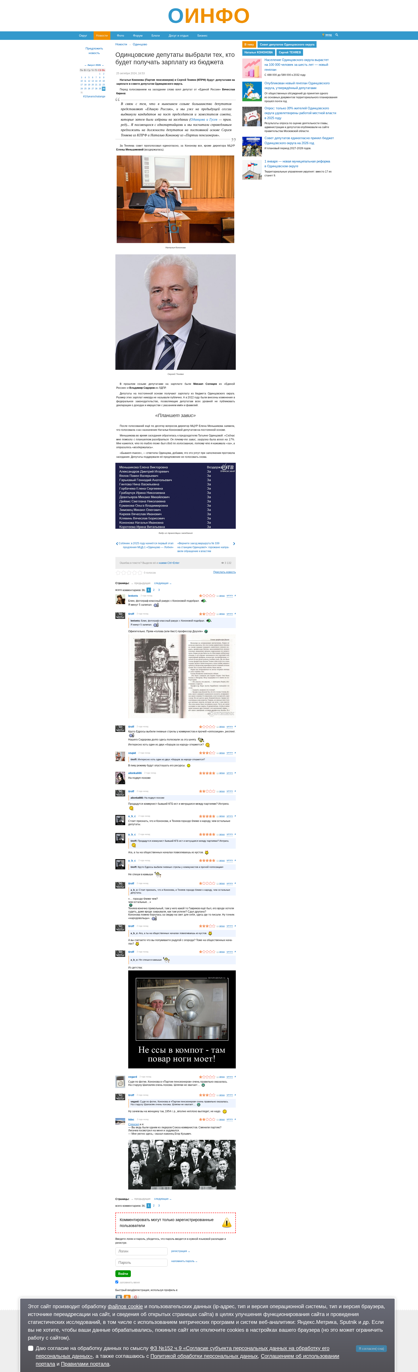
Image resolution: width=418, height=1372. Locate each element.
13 (93, 81)
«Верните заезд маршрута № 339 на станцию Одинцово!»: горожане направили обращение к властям (203, 547)
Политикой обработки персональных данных (204, 1356)
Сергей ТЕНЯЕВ (290, 52)
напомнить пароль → (184, 1261)
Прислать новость (224, 572)
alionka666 (135, 773)
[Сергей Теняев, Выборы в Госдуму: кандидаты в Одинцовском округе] (175, 312)
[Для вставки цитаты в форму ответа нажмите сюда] (230, 595)
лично (222, 596)
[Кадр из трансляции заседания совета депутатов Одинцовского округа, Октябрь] (175, 496)
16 (104, 81)
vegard (132, 1076)
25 (85, 89)
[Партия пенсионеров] (182, 1165)
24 (82, 89)
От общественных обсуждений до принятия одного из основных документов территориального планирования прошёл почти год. (301, 97)
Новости (102, 35)
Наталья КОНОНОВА (258, 52)
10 (82, 81)
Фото (120, 35)
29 (100, 89)
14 (96, 81)
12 (89, 81)
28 (96, 89)
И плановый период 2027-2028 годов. (288, 148)
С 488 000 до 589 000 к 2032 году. (285, 74)
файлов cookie (125, 1306)
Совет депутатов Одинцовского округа (287, 44)
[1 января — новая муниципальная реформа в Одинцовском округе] (252, 170)
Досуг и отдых (179, 35)
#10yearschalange (94, 96)
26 (89, 89)
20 (93, 85)
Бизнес (202, 35)
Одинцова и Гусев (203, 119)
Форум (138, 35)
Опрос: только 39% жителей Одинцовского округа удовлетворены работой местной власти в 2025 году (300, 113)
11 (85, 81)
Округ (83, 35)
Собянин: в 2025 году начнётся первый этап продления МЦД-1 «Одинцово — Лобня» (146, 545)
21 (96, 85)
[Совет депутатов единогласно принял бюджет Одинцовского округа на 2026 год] (252, 146)
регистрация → (180, 1251)
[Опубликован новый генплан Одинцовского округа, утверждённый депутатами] (252, 91)
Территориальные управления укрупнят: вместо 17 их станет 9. (298, 173)
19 (89, 85)
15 (100, 81)
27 (93, 89)
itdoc (131, 1119)
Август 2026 (94, 65)
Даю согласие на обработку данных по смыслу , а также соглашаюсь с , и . (187, 1356)
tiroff (131, 613)
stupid (132, 753)
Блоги (156, 35)
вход (328, 34)
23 (104, 85)
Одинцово (140, 44)
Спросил (133, 1124)
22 (100, 85)
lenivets (133, 595)
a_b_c (132, 816)
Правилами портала (85, 1364)
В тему (249, 44)
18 (85, 85)
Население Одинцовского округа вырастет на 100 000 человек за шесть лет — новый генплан (297, 64)
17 (82, 85)
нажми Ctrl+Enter (169, 562)
